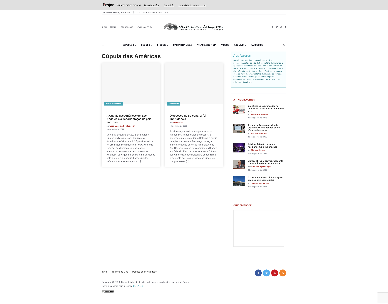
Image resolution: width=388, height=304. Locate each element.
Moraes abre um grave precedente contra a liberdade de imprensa (265, 162)
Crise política (174, 103)
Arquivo (239, 45)
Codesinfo (169, 5)
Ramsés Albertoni (259, 133)
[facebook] (273, 26)
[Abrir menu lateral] (103, 44)
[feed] (285, 26)
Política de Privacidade (144, 271)
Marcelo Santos (258, 150)
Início (104, 27)
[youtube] (281, 26)
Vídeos (225, 45)
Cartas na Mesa (182, 45)
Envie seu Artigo (144, 27)
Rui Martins (178, 122)
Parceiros (257, 45)
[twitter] (277, 26)
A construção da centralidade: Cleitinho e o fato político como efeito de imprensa (264, 128)
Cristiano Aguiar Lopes (261, 166)
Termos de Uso (120, 271)
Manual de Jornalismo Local (192, 5)
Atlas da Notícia (151, 5)
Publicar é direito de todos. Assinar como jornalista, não (262, 145)
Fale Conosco (126, 27)
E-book (161, 45)
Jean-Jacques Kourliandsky (122, 126)
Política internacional (113, 103)
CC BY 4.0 (138, 286)
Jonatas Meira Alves (260, 183)
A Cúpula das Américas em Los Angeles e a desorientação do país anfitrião (129, 119)
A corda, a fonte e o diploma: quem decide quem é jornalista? (265, 178)
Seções (145, 45)
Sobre (113, 27)
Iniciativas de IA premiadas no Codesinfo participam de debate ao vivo (266, 108)
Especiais (128, 45)
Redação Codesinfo (259, 114)
